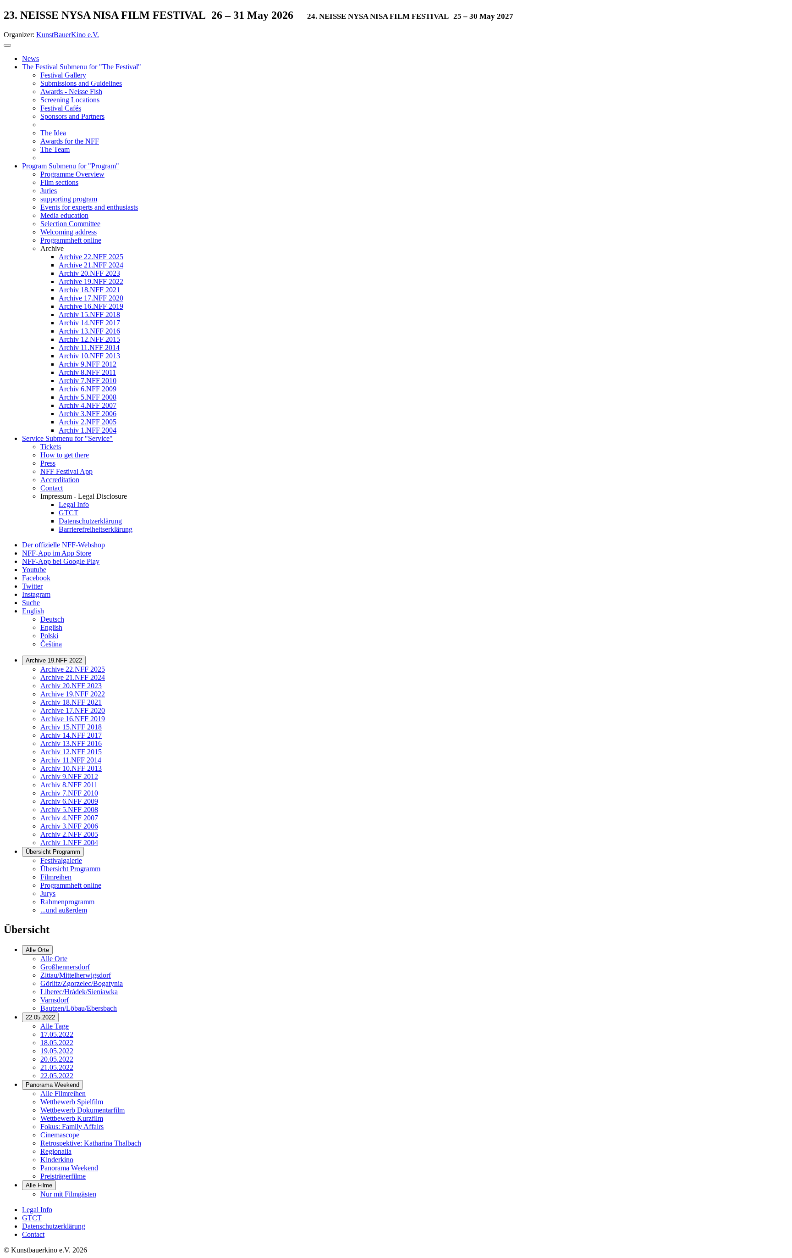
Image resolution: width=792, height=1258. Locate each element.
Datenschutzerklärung (53, 1226)
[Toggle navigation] (7, 45)
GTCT (32, 1218)
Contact (33, 1234)
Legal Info (37, 1209)
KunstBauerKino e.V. (67, 35)
